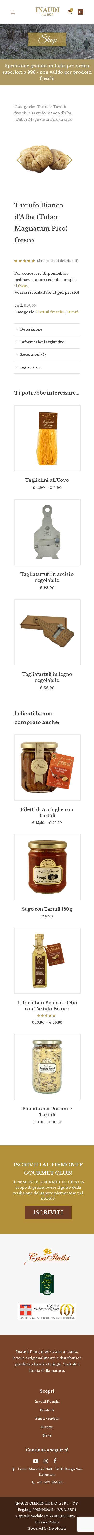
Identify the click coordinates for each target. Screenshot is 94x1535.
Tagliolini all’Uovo (47, 480)
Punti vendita (47, 1419)
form (22, 286)
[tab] (47, 329)
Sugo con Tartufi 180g (47, 909)
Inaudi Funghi (47, 1402)
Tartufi (43, 106)
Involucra (57, 1529)
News (47, 1435)
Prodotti (47, 1410)
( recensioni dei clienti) (57, 261)
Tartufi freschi (50, 312)
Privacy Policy (47, 1522)
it (80, 12)
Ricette (47, 1427)
